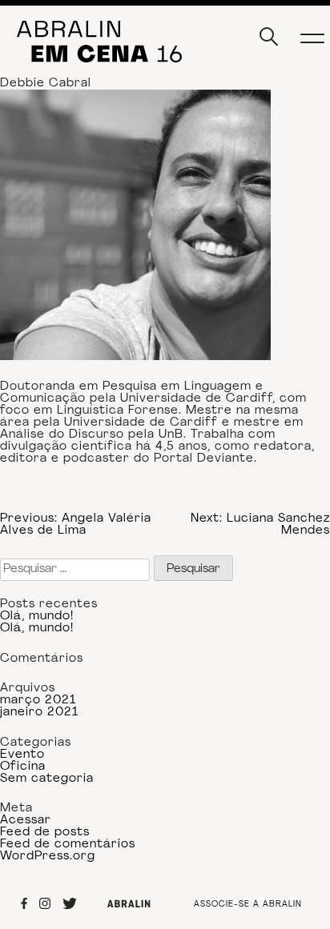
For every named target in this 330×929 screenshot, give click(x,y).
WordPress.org (47, 857)
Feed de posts (45, 833)
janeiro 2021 (39, 713)
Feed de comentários (67, 845)
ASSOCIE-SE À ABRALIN (248, 905)
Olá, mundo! (37, 617)
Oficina (23, 767)
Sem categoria (47, 779)
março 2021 (38, 701)
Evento (22, 755)
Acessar (25, 821)
